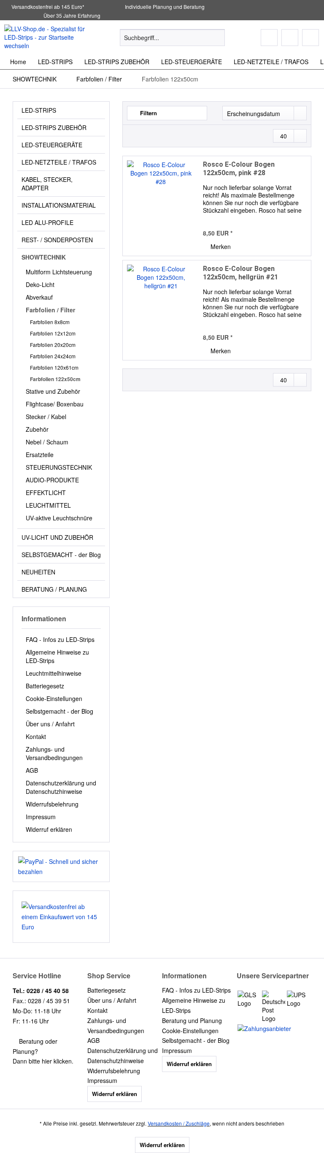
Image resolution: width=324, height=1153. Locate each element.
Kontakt (36, 736)
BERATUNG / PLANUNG (54, 589)
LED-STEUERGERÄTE (52, 145)
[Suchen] (217, 37)
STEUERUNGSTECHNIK (59, 467)
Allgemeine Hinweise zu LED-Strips (57, 656)
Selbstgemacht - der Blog (59, 711)
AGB (32, 770)
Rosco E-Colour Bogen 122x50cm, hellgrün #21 (240, 273)
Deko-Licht (40, 284)
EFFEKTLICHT (46, 492)
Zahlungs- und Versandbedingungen (54, 753)
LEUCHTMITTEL (48, 505)
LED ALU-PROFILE (47, 222)
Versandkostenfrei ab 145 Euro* (47, 6)
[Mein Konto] (289, 37)
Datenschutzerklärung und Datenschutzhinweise (61, 787)
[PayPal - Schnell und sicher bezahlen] (61, 866)
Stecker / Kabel (46, 416)
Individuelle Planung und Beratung (164, 6)
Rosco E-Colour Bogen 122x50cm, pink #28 (239, 168)
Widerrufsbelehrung (52, 804)
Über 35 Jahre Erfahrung (71, 15)
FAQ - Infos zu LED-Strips (60, 639)
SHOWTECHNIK (44, 257)
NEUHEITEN (38, 572)
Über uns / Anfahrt (50, 724)
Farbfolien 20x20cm (53, 344)
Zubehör (37, 429)
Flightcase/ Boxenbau (55, 404)
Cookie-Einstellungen (54, 698)
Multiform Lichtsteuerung (59, 272)
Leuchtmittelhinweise (53, 673)
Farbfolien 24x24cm (53, 356)
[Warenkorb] (310, 37)
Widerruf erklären (49, 829)
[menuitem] (172, 41)
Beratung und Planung (192, 1020)
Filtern (147, 113)
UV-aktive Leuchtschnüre (59, 518)
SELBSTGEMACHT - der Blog (61, 554)
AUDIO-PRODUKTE (52, 480)
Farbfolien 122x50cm (55, 379)
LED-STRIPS (39, 110)
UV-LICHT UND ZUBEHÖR (57, 537)
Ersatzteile (40, 454)
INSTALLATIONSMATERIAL (59, 205)
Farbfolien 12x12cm (53, 333)
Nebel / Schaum (47, 442)
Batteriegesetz (45, 686)
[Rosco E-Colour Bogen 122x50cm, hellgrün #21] (160, 310)
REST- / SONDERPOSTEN (57, 239)
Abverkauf (39, 297)
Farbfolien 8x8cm (50, 321)
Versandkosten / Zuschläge (179, 1123)
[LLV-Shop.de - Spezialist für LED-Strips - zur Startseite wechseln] (49, 37)
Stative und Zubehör (53, 391)
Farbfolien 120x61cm (54, 367)
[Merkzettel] (269, 37)
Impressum (41, 816)
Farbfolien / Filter (50, 310)
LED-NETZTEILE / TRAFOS (59, 162)
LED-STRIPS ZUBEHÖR (54, 127)
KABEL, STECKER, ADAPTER (47, 183)
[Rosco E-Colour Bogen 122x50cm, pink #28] (160, 206)
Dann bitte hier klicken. (43, 1061)
